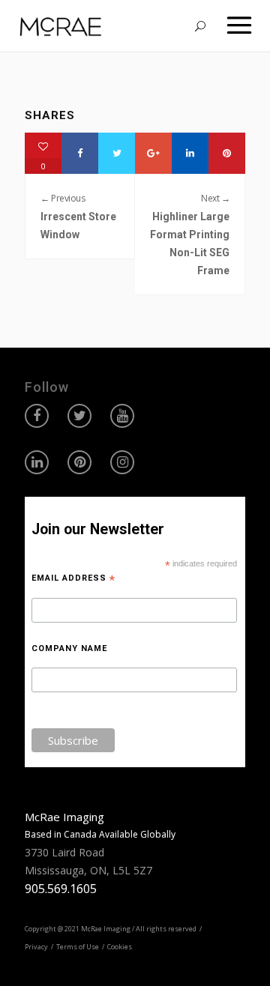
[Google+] (153, 153)
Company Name (69, 648)
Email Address (74, 578)
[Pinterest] (226, 153)
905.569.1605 (61, 888)
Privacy (36, 947)
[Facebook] (80, 153)
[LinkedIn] (190, 153)
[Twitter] (116, 153)
